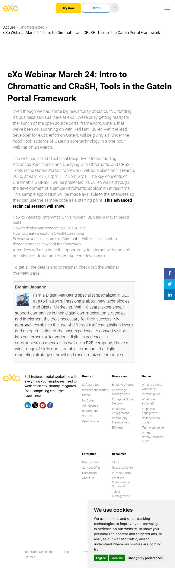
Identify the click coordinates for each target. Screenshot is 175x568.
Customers (89, 473)
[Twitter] (35, 406)
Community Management (121, 420)
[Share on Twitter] (169, 284)
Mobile (86, 395)
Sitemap (30, 557)
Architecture (90, 405)
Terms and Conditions (39, 552)
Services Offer (91, 467)
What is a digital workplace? (152, 387)
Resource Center (123, 467)
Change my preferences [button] (145, 558)
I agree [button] (101, 558)
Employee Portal (123, 385)
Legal (67, 552)
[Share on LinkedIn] (169, 294)
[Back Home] (10, 9)
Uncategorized (32, 27)
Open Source (90, 421)
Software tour (91, 385)
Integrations (90, 411)
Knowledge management (121, 392)
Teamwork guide (153, 427)
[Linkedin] (28, 406)
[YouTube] (42, 406)
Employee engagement (150, 411)
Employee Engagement (120, 411)
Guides (147, 376)
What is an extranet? (149, 401)
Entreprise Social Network (123, 401)
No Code (87, 400)
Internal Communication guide (152, 437)
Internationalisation (95, 390)
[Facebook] (50, 406)
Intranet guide (151, 394)
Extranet (117, 427)
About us (88, 478)
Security (87, 416)
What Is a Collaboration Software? (121, 482)
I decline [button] (117, 558)
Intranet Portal (121, 473)
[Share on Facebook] (169, 273)
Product (87, 376)
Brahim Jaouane (30, 287)
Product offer (91, 462)
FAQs (115, 462)
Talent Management (121, 494)
